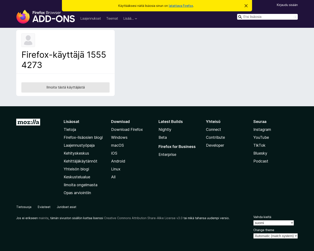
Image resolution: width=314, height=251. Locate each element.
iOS (114, 153)
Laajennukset (90, 18)
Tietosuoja (23, 207)
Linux (115, 169)
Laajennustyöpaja (79, 145)
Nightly (164, 129)
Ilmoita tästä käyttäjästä (65, 87)
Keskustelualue (77, 177)
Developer (215, 145)
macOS (117, 145)
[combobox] (267, 17)
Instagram (262, 129)
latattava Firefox (181, 5)
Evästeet (44, 207)
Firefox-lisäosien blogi (83, 137)
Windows (119, 137)
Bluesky (260, 153)
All (113, 177)
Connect (213, 129)
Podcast (260, 161)
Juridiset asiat (66, 207)
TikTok (259, 145)
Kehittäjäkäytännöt (80, 161)
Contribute (215, 137)
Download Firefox (127, 129)
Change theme (263, 230)
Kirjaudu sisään (287, 5)
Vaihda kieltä (262, 217)
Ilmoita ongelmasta (80, 185)
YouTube (261, 137)
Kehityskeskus (76, 153)
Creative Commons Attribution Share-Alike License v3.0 (143, 218)
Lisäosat (71, 121)
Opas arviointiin (77, 192)
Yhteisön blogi (76, 169)
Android (118, 161)
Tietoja (70, 129)
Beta (162, 137)
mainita (43, 218)
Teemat (112, 18)
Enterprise (167, 154)
